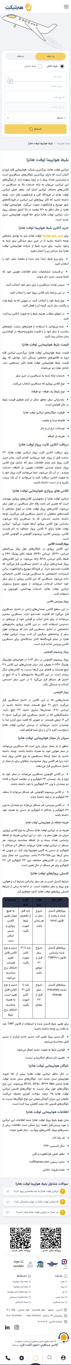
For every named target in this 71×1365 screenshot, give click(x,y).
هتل (62, 1281)
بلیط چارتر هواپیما (20, 1281)
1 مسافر (61, 118)
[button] (35, 76)
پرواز (62, 1286)
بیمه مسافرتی (58, 1302)
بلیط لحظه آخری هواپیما (17, 1291)
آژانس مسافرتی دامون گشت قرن (39, 1345)
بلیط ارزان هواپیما (20, 1286)
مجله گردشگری (21, 1302)
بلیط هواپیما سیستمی (18, 1297)
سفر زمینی (60, 1297)
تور (63, 1291)
